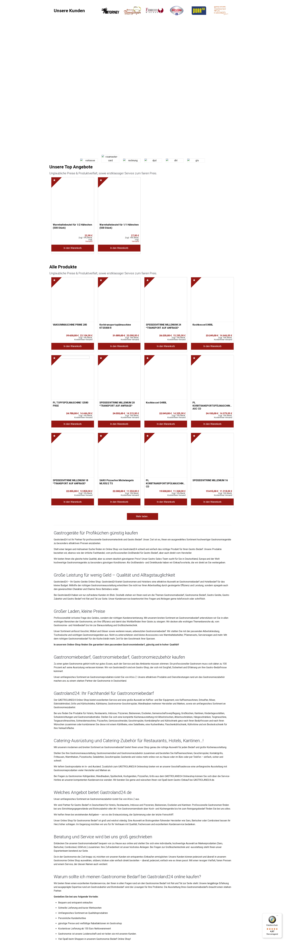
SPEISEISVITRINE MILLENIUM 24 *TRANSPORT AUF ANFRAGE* (163, 326)
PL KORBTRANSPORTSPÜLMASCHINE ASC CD (212, 404)
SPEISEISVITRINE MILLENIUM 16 (210, 480)
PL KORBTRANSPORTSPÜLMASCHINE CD (165, 482)
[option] (110, 10)
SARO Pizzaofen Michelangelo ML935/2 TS (116, 482)
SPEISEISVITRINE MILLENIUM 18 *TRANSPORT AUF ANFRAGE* (70, 482)
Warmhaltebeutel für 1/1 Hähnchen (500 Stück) (119, 226)
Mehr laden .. (142, 516)
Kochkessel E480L (203, 324)
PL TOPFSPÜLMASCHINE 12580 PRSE (70, 404)
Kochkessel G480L (156, 402)
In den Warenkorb (73, 248)
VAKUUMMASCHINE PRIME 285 (70, 324)
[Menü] (277, 916)
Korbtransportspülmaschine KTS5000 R (115, 326)
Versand (88, 241)
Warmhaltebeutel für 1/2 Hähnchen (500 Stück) (72, 226)
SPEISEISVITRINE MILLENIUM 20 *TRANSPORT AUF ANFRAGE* (117, 404)
